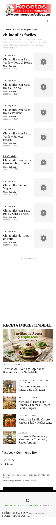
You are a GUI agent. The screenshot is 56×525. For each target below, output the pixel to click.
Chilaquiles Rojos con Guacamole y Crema (17, 161)
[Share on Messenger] (50, 521)
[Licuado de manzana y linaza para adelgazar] (9, 386)
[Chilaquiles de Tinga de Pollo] (43, 238)
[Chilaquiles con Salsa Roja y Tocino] (43, 87)
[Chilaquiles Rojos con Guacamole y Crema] (43, 162)
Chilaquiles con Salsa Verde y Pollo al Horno (17, 61)
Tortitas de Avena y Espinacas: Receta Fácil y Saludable (24, 370)
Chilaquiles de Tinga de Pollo (16, 237)
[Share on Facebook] (5, 521)
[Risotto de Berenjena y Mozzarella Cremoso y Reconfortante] (9, 437)
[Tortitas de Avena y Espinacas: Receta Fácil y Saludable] (28, 345)
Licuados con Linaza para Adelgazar (33, 381)
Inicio (8, 30)
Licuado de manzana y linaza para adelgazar (33, 388)
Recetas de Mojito (29, 415)
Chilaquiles (9, 55)
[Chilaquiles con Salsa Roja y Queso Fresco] (43, 212)
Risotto (23, 432)
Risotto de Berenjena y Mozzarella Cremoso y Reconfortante (33, 439)
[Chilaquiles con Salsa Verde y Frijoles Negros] (43, 137)
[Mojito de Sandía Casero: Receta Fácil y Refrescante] (9, 420)
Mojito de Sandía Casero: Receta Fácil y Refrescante (35, 421)
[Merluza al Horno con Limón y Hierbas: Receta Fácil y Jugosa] (9, 402)
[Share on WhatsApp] (39, 521)
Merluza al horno (29, 398)
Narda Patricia (9, 66)
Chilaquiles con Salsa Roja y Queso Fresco (16, 212)
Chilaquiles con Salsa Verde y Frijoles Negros (16, 136)
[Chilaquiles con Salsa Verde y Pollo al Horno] (43, 62)
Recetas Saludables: (14, 365)
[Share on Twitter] (16, 521)
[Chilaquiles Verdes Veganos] (43, 187)
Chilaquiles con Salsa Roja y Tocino (16, 86)
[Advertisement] (28, 288)
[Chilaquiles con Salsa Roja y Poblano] (43, 112)
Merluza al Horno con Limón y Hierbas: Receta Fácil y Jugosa (34, 405)
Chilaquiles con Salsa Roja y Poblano (16, 111)
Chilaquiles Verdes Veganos (15, 187)
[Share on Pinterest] (28, 521)
